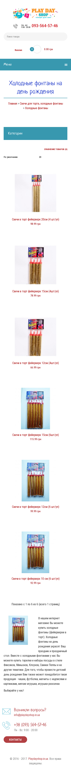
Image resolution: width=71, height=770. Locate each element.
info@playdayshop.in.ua (27, 715)
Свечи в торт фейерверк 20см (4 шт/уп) (35, 219)
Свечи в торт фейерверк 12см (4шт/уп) (35, 363)
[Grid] (5, 149)
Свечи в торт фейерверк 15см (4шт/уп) (35, 291)
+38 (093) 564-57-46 (30, 725)
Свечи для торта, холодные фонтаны (41, 103)
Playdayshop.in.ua (38, 759)
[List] (10, 149)
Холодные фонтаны (36, 108)
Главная (12, 103)
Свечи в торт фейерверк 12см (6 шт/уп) (35, 507)
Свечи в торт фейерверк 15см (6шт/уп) (35, 435)
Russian (18, 50)
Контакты (15, 739)
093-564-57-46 (45, 25)
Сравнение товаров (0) (55, 149)
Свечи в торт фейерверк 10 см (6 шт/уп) (36, 578)
